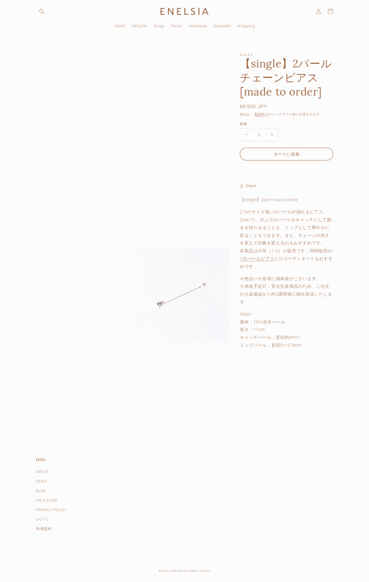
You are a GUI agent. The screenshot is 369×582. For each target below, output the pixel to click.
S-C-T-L (42, 519)
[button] (42, 11)
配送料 (260, 114)
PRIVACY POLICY (51, 510)
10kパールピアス (257, 258)
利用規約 (44, 529)
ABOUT (42, 471)
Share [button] (251, 186)
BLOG (41, 491)
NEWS (41, 481)
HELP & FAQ (47, 500)
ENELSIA (176, 570)
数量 (243, 124)
